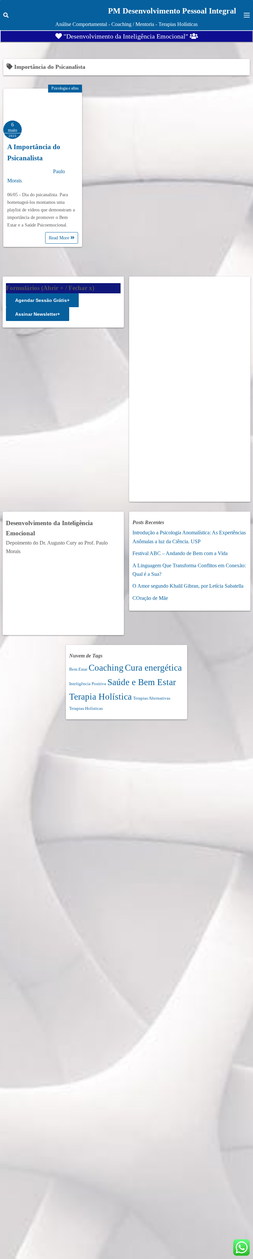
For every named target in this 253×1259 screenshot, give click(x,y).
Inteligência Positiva (87, 683)
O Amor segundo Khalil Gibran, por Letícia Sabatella (187, 586)
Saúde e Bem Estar (141, 682)
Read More (59, 237)
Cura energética (153, 668)
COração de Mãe (150, 598)
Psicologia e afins (65, 88)
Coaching (106, 668)
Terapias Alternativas (151, 698)
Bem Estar (78, 669)
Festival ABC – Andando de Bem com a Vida (180, 553)
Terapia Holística (100, 697)
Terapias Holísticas (86, 708)
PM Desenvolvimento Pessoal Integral (172, 11)
